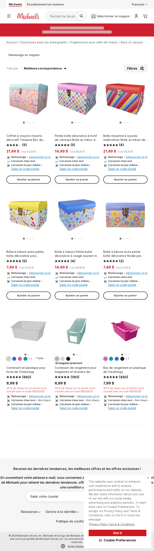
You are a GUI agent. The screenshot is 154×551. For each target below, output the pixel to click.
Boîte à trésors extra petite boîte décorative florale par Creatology (122, 254)
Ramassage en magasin (24, 55)
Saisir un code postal (25, 169)
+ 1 (30, 358)
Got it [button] (117, 533)
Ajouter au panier (28, 179)
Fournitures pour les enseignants (43, 42)
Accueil (11, 42)
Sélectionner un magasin (43, 157)
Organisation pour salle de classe (94, 42)
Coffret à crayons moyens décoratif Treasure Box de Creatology (24, 138)
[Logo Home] (28, 16)
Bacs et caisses (132, 42)
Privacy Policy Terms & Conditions (112, 524)
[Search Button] (81, 16)
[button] (117, 540)
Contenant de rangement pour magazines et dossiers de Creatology (75, 370)
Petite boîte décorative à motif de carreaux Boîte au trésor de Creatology (76, 138)
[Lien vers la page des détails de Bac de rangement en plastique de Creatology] (125, 332)
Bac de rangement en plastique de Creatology (124, 369)
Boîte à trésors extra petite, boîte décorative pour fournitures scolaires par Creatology (25, 254)
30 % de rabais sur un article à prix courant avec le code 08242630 (26, 390)
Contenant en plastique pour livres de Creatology (26, 369)
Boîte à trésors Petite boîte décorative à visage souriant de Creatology (76, 254)
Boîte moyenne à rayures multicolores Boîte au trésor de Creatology (124, 138)
